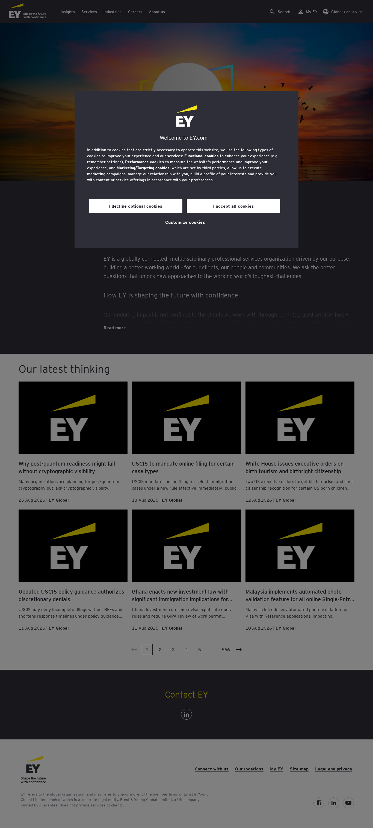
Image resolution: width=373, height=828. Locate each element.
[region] (186, 169)
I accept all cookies (233, 206)
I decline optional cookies (135, 206)
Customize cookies (185, 222)
